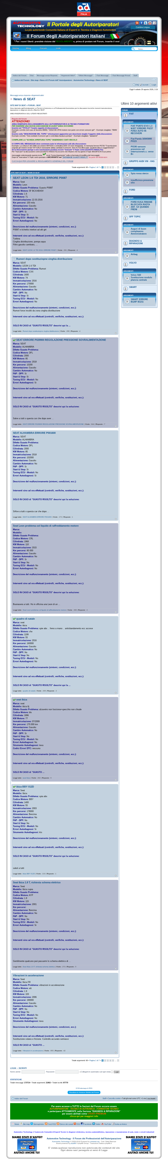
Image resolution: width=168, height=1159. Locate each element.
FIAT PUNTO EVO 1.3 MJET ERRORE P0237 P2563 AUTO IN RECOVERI (142, 130)
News (16, 1124)
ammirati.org (94, 1141)
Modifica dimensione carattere (153, 79)
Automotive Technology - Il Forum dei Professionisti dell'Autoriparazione (84, 1138)
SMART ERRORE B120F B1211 (139, 300)
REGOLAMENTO (53, 41)
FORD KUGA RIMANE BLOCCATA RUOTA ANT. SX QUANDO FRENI (141, 206)
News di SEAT (102, 80)
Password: (50, 1072)
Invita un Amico (120, 1124)
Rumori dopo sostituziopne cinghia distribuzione (44, 258)
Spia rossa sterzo (139, 173)
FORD (132, 190)
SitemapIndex (38, 1124)
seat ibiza (21, 699)
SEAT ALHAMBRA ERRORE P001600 (34, 432)
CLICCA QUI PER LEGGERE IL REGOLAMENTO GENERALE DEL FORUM (42, 161)
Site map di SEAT (18, 105)
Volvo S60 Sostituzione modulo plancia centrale (141, 277)
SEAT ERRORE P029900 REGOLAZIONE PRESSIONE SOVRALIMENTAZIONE (61, 339)
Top (116, 252)
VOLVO (132, 263)
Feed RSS (51, 1124)
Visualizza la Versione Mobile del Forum (84, 1092)
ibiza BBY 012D (25, 786)
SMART (133, 287)
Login (154, 85)
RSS (78, 1124)
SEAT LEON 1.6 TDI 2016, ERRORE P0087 (40, 177)
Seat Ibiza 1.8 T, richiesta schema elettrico (37, 882)
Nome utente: (15, 1072)
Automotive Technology (61, 1141)
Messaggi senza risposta (20, 95)
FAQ (137, 85)
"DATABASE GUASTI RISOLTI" (75, 157)
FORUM (39, 47)
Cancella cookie (114, 1098)
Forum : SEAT (34, 105)
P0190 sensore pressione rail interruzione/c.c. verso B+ (142, 150)
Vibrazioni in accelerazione (28, 975)
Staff (104, 1098)
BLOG (23, 47)
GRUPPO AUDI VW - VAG (142, 161)
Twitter (98, 1124)
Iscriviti (145, 85)
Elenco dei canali (66, 1124)
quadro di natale (25, 618)
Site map (34, 80)
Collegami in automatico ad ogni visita (96, 1072)
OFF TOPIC (135, 216)
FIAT (131, 114)
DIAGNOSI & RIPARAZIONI (136, 242)
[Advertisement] (84, 61)
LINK (53, 47)
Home (12, 47)
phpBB (73, 1143)
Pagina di (94, 167)
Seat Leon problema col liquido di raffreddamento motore (46, 525)
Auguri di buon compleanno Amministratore (139, 231)
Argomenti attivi (38, 95)
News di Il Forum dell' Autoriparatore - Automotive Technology (67, 80)
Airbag (134, 254)
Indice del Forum (22, 80)
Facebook (87, 1124)
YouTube (107, 1124)
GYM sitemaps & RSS (84, 1088)
